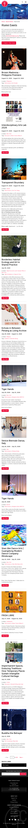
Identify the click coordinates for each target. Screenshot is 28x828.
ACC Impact (14, 809)
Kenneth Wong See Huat (17, 684)
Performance (8, 83)
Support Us (14, 798)
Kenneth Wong (14, 338)
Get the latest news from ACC (14, 771)
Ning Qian (15, 741)
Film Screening (8, 741)
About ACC (14, 796)
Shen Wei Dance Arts (17, 564)
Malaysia (9, 336)
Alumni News (14, 811)
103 (17, 757)
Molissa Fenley (15, 451)
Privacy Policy (14, 802)
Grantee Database (14, 807)
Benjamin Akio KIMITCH (18, 397)
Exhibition (7, 338)
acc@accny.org (15, 789)
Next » (21, 757)
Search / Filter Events (9, 43)
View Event (5, 95)
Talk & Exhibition (9, 274)
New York (9, 133)
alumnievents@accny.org (12, 36)
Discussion (7, 135)
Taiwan (8, 188)
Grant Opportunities (14, 805)
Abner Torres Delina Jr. (16, 135)
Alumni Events (9, 21)
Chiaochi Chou (17, 274)
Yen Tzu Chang (16, 190)
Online (8, 682)
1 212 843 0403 (14, 788)
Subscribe (23, 774)
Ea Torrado (15, 83)
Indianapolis (9, 621)
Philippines (9, 81)
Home (3, 21)
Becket (8, 504)
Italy (8, 449)
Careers (14, 800)
